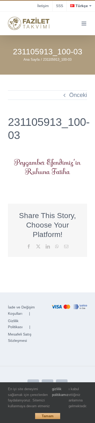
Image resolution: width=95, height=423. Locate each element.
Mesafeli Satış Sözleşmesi (19, 337)
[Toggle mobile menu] (84, 23)
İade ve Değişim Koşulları (21, 310)
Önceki (78, 95)
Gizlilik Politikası (15, 324)
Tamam (48, 416)
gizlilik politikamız (60, 392)
